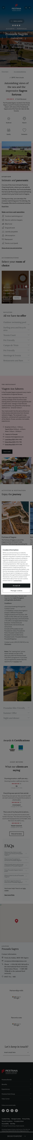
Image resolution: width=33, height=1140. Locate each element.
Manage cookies (16, 590)
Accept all (16, 585)
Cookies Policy (17, 580)
